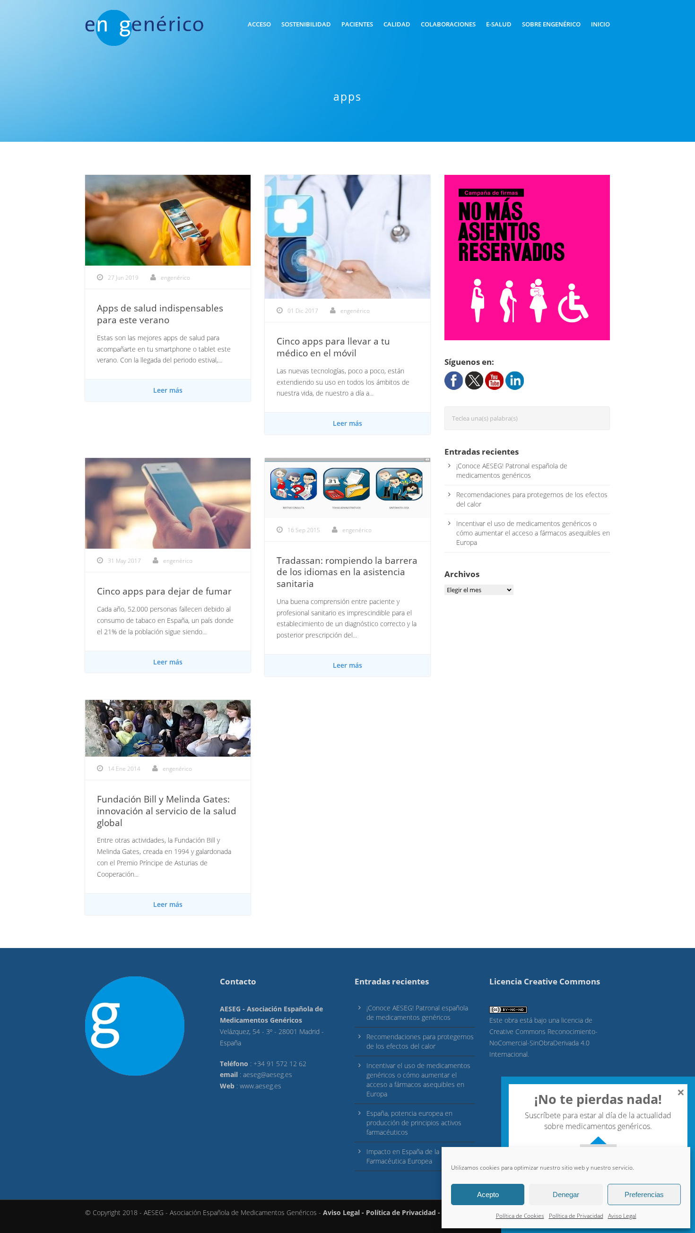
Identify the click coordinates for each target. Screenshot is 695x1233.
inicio (600, 24)
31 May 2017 (124, 561)
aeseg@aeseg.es (267, 1074)
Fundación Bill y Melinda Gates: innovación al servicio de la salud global (166, 810)
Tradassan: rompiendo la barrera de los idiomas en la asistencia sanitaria (347, 572)
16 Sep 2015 (303, 530)
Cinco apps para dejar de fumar (164, 591)
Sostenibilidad (306, 24)
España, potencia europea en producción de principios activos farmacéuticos (413, 1123)
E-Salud (499, 24)
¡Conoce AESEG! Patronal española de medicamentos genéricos (511, 470)
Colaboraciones (448, 24)
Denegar (566, 1194)
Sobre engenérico (551, 24)
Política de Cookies (520, 1216)
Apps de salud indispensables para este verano (160, 314)
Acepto (488, 1194)
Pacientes (357, 24)
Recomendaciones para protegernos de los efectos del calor (420, 1041)
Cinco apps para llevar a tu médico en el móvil (333, 347)
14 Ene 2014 (124, 769)
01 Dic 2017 (302, 311)
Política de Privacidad (576, 1216)
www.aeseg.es (260, 1085)
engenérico (175, 278)
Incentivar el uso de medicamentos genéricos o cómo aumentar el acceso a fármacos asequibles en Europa (533, 533)
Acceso (259, 24)
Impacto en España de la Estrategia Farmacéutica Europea (418, 1156)
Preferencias (644, 1194)
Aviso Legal (622, 1216)
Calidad (396, 24)
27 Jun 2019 (123, 278)
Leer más (167, 390)
